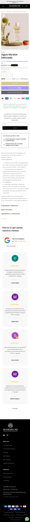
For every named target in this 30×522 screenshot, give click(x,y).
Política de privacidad (9, 515)
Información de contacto (21, 515)
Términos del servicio (16, 519)
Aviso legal (11, 517)
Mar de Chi (11, 512)
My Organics (7, 459)
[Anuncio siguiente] (27, 2)
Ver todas (15, 408)
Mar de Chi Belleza (18, 239)
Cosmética (9, 11)
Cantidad (3, 72)
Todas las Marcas (8, 463)
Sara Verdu (15, 360)
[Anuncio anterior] (3, 2)
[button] (3, 6)
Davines (5, 452)
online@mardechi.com (9, 486)
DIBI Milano (6, 456)
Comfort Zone (7, 445)
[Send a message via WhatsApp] (27, 519)
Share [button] (5, 218)
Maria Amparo (15, 399)
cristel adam (15, 283)
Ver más (19, 276)
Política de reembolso (20, 512)
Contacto (6, 480)
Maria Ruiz (15, 321)
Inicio (2, 11)
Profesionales (7, 477)
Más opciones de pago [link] (15, 92)
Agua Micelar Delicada (19, 11)
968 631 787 (6, 489)
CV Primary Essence (9, 449)
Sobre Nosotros (8, 473)
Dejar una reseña (11, 246)
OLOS (2, 52)
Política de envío (19, 517)
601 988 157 (14, 489)
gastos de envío (16, 67)
